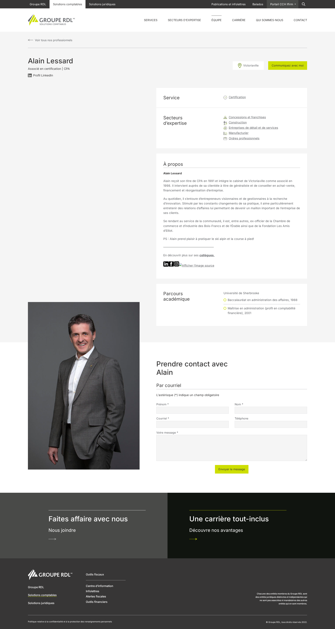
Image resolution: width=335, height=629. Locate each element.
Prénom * (162, 404)
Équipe (216, 20)
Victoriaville (251, 65)
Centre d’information (99, 586)
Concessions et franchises (247, 117)
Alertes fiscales (96, 596)
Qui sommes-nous (269, 20)
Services (150, 20)
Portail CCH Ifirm (281, 4)
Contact (300, 20)
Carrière (238, 20)
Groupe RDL (38, 4)
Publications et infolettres (228, 4)
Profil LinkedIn (43, 75)
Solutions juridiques (102, 4)
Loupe (303, 4)
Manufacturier (238, 133)
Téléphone (241, 418)
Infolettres (92, 591)
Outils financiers (96, 602)
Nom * (239, 404)
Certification (237, 97)
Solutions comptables (67, 4)
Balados (257, 4)
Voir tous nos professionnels (53, 40)
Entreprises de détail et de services (253, 127)
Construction (238, 122)
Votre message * (167, 432)
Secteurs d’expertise (184, 20)
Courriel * (162, 418)
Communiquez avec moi (288, 65)
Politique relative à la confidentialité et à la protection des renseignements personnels (70, 621)
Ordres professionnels (244, 138)
